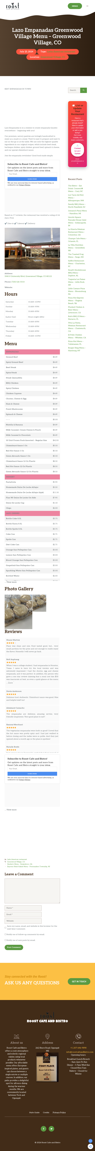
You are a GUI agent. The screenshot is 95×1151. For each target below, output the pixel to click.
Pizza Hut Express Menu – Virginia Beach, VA (76, 301)
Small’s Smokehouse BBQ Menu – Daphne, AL (77, 273)
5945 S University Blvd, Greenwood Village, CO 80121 (28, 276)
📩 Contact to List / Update (77, 150)
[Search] (83, 90)
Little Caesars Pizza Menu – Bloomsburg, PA (77, 291)
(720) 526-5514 (18, 282)
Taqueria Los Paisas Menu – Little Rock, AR (76, 282)
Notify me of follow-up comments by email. (26, 934)
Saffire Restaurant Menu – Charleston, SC (76, 263)
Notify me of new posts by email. (21, 940)
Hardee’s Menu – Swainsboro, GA (19, 864)
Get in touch (79, 981)
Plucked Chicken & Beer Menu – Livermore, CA (76, 310)
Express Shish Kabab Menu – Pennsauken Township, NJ (28, 867)
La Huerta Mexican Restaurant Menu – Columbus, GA (76, 232)
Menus (75, 6)
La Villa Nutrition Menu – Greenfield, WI (76, 248)
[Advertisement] (32, 109)
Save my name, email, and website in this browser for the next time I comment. (32, 927)
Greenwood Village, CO (53, 57)
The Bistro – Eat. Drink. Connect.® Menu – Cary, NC (75, 188)
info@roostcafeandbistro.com (79, 1052)
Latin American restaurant (61, 51)
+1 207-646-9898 (78, 1048)
